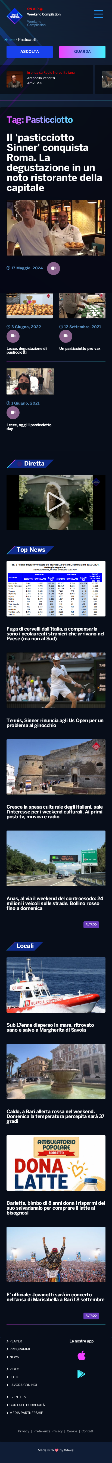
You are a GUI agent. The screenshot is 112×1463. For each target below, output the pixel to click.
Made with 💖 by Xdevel (56, 1450)
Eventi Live (18, 1397)
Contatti (88, 1431)
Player (15, 1341)
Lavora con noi (23, 1385)
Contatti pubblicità (27, 1405)
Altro (90, 924)
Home (10, 40)
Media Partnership (26, 1413)
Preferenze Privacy (48, 1431)
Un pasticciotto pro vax (80, 349)
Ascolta (29, 52)
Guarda (82, 52)
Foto (13, 1377)
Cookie (72, 1431)
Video (14, 1369)
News (14, 1357)
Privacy (23, 1431)
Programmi (19, 1349)
